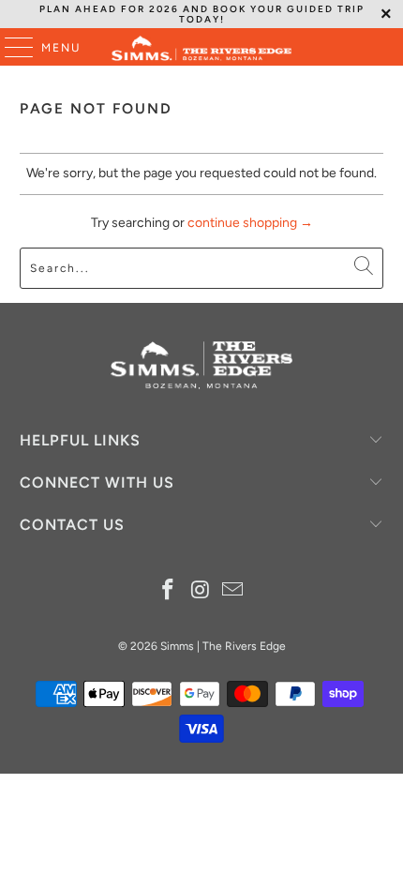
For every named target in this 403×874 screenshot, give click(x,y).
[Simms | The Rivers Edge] (202, 47)
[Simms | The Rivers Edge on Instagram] (201, 591)
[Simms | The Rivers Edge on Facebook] (168, 591)
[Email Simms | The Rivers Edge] (233, 591)
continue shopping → (250, 223)
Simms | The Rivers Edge (223, 646)
